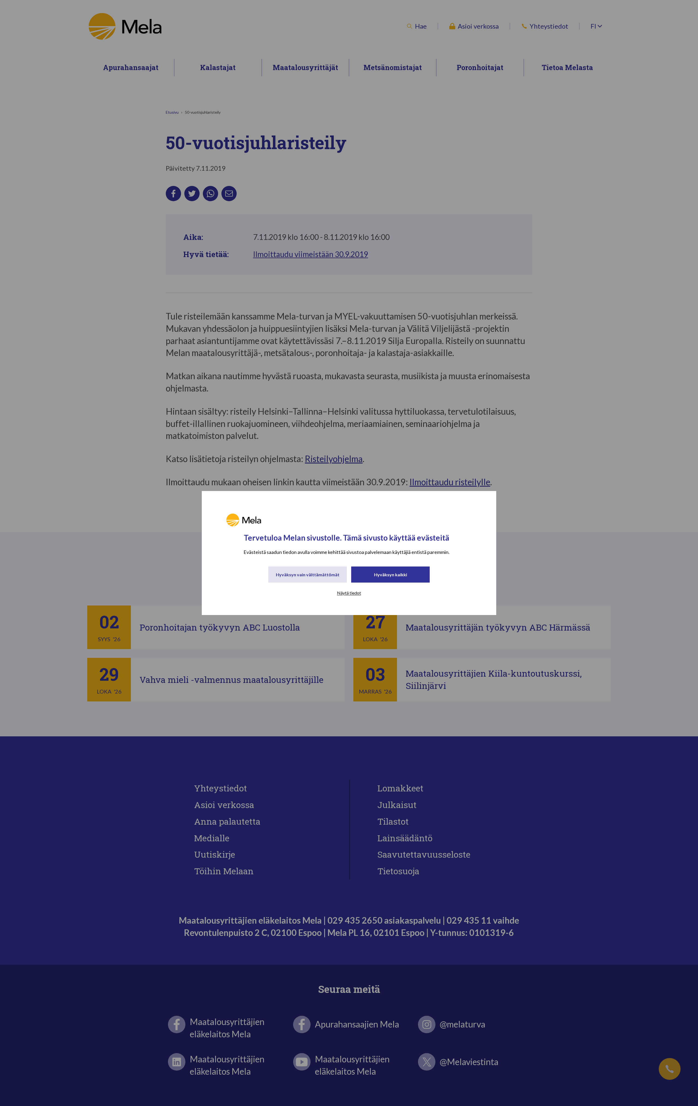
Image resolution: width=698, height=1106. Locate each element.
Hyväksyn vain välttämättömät (307, 574)
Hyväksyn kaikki (390, 574)
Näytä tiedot (349, 592)
